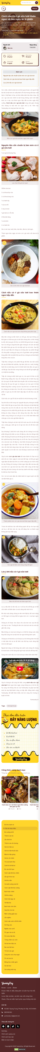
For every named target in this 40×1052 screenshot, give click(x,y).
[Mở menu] (3, 8)
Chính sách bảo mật (7, 1037)
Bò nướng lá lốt (9, 832)
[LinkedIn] (8, 1026)
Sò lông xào (8, 925)
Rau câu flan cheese (13, 740)
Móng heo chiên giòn (11, 962)
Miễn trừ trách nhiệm (7, 1040)
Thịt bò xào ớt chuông (11, 843)
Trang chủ (4, 30)
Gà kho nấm (8, 880)
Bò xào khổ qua (9, 869)
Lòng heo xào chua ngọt (11, 954)
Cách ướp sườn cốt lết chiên (12, 921)
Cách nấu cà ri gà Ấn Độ (8, 398)
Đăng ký (35, 8)
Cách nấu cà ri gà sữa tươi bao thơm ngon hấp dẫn (18, 79)
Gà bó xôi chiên (9, 858)
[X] (18, 1026)
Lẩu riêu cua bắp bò (13, 747)
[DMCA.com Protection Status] (20, 1049)
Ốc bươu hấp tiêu (9, 936)
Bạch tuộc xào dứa (10, 906)
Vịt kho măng (8, 895)
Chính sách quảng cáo (8, 1034)
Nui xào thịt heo (9, 947)
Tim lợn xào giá (9, 951)
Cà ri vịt (3, 476)
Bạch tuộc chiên (9, 891)
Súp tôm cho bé (9, 910)
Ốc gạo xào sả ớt (9, 932)
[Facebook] (3, 1026)
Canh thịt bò (10, 736)
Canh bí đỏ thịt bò (9, 865)
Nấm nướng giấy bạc (10, 914)
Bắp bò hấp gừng (9, 854)
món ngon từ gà (11, 706)
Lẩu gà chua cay (9, 876)
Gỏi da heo (7, 966)
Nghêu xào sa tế (9, 928)
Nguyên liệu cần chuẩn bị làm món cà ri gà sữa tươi (18, 75)
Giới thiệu (4, 1031)
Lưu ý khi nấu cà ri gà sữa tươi (12, 82)
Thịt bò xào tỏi (8, 836)
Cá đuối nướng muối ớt (11, 884)
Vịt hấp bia (7, 902)
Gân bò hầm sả (9, 847)
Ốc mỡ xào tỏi (8, 958)
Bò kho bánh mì (11, 733)
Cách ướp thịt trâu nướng (12, 888)
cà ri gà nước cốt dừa (28, 233)
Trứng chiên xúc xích (10, 940)
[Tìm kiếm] (36, 2)
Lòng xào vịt (10, 744)
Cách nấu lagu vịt (9, 899)
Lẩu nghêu (7, 917)
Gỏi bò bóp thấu (10, 828)
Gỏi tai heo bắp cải (10, 943)
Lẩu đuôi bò (8, 839)
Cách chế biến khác (16, 30)
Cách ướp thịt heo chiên (11, 873)
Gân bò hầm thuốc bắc (11, 850)
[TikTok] (13, 1026)
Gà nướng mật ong (10, 969)
